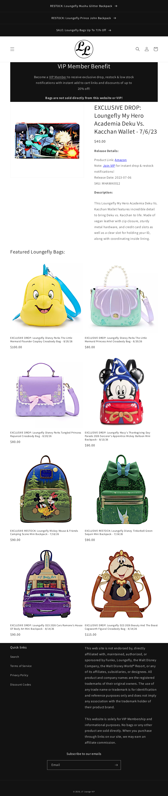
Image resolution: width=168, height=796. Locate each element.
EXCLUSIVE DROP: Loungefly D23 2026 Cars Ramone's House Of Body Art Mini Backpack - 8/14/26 (46, 627)
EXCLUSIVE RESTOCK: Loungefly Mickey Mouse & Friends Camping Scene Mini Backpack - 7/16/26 (44, 532)
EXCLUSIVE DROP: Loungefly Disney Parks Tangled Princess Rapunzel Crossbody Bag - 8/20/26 (45, 434)
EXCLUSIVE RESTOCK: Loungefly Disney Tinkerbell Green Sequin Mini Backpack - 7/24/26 (118, 532)
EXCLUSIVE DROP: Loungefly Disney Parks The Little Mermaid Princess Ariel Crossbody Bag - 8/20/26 (116, 339)
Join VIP (109, 165)
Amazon (121, 160)
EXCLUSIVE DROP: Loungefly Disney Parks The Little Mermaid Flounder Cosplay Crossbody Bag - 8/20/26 (41, 339)
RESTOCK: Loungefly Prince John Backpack (81, 18)
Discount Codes (20, 684)
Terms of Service (21, 666)
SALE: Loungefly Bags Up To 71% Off (81, 30)
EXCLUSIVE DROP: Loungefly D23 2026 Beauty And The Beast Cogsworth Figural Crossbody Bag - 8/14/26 (121, 627)
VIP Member (58, 77)
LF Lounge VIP (88, 791)
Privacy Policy (19, 675)
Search (14, 657)
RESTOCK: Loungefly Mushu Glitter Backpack (81, 6)
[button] (12, 49)
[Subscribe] (116, 765)
